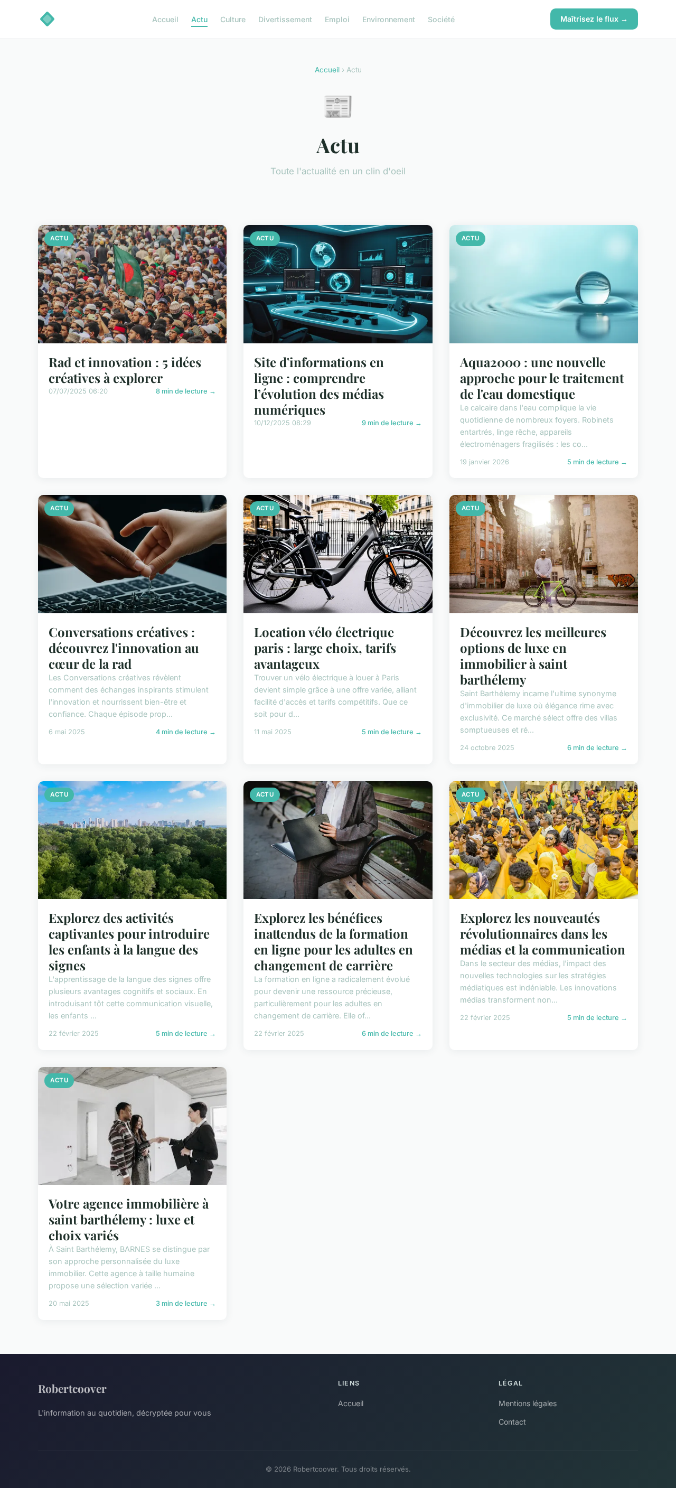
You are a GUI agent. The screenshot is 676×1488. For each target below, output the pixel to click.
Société (441, 18)
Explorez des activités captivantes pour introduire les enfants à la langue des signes (129, 941)
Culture (233, 18)
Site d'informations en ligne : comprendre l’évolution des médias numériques (319, 385)
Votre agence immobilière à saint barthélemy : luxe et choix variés (129, 1219)
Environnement (388, 18)
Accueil (165, 18)
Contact (512, 1421)
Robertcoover (72, 1388)
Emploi (337, 18)
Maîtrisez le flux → (594, 18)
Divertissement (285, 18)
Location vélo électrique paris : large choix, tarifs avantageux (325, 647)
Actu (199, 18)
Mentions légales (528, 1403)
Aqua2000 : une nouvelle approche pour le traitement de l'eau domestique (542, 377)
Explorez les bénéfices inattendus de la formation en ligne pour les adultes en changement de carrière (333, 941)
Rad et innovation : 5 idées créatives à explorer (125, 369)
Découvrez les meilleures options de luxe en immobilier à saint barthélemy (533, 655)
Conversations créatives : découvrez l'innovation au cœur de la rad (124, 647)
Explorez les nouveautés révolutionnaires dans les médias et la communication (542, 933)
